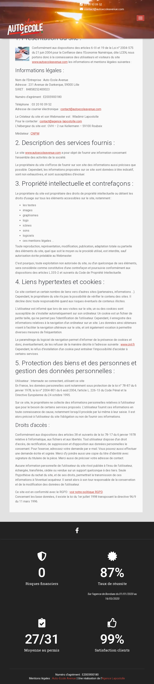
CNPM (35, 133)
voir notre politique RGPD (86, 492)
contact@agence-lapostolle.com (61, 121)
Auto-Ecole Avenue (64, 678)
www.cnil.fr (128, 344)
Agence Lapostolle (113, 678)
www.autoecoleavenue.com (50, 62)
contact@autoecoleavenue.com (80, 109)
